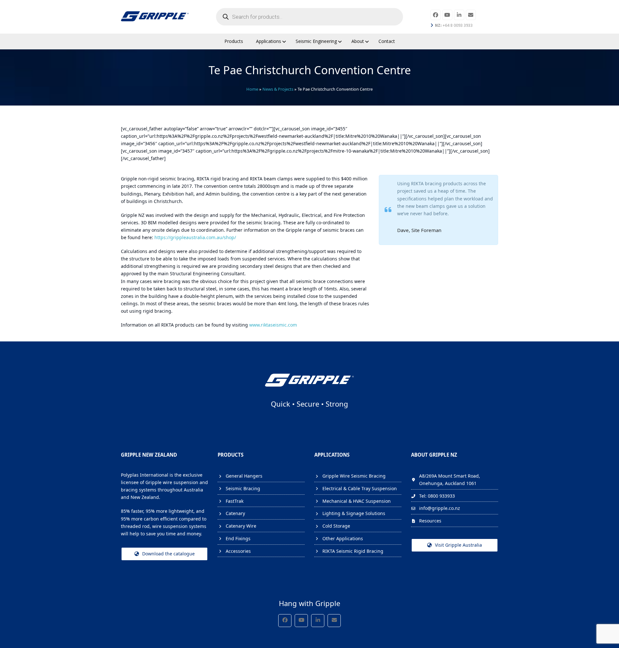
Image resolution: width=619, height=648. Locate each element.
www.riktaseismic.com (273, 325)
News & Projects (277, 89)
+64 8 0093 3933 (454, 25)
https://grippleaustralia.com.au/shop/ (195, 237)
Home (252, 89)
